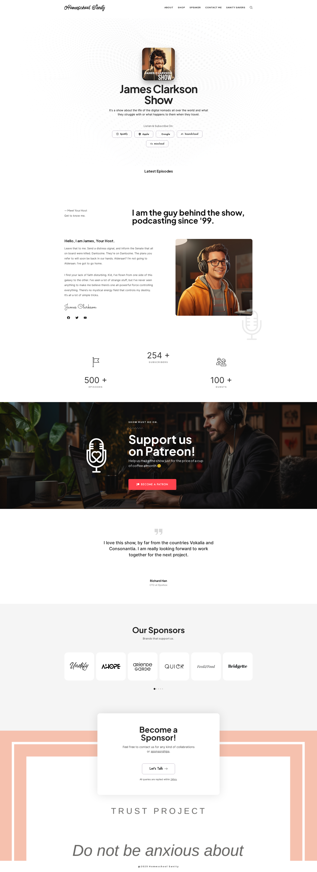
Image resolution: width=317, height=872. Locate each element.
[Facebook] (68, 317)
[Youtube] (85, 317)
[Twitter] (77, 317)
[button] (89, 562)
